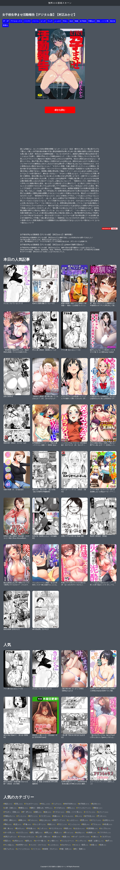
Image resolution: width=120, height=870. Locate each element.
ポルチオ (66, 845)
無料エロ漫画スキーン (60, 3)
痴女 (51, 824)
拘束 (68, 828)
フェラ (50, 21)
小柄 (95, 837)
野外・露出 (10, 820)
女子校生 (83, 21)
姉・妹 (8, 828)
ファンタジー (84, 808)
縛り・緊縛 (79, 849)
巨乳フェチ (10, 837)
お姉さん (109, 820)
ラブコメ (59, 812)
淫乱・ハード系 (102, 21)
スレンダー (40, 824)
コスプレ (22, 832)
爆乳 (48, 832)
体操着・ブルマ (50, 849)
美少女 (112, 21)
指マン (33, 816)
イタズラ (106, 837)
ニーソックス (23, 849)
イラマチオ (105, 832)
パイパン (35, 21)
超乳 (29, 841)
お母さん (18, 841)
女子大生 (90, 816)
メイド (36, 849)
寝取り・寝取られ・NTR (41, 808)
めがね (80, 832)
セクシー (103, 812)
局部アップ (59, 820)
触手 (109, 841)
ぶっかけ (57, 21)
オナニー (96, 820)
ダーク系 (9, 832)
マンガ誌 (9, 845)
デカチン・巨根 (12, 812)
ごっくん (74, 824)
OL (79, 816)
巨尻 (84, 820)
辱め (7, 824)
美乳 (71, 808)
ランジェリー (67, 841)
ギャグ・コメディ (81, 837)
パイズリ (27, 21)
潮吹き (98, 808)
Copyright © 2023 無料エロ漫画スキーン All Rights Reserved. (60, 866)
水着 (94, 845)
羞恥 (22, 820)
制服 (76, 21)
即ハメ (69, 832)
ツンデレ (81, 841)
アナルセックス (16, 21)
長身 (103, 845)
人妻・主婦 (10, 808)
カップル (105, 828)
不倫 (27, 824)
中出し (65, 21)
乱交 (71, 21)
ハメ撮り (53, 841)
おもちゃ (79, 828)
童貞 (85, 824)
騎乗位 (5, 25)
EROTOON (70, 804)
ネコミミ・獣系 (80, 845)
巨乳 (19, 804)
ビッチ (43, 21)
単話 (8, 804)
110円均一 (22, 845)
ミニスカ (53, 845)
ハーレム (68, 816)
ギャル (33, 820)
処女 (47, 812)
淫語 (7, 841)
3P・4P (6, 21)
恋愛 (37, 812)
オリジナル (56, 828)
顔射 (56, 837)
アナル (96, 824)
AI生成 (107, 824)
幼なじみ (45, 820)
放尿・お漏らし (96, 841)
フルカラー (31, 804)
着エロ (20, 828)
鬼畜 (66, 837)
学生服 (31, 828)
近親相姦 (92, 828)
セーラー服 (40, 841)
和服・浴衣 (65, 849)
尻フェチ (9, 849)
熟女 (58, 832)
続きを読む (60, 110)
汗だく (62, 824)
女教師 (91, 832)
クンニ (21, 816)
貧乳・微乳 (36, 832)
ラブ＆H (60, 808)
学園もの (91, 21)
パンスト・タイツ (38, 845)
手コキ (102, 816)
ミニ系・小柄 (43, 837)
